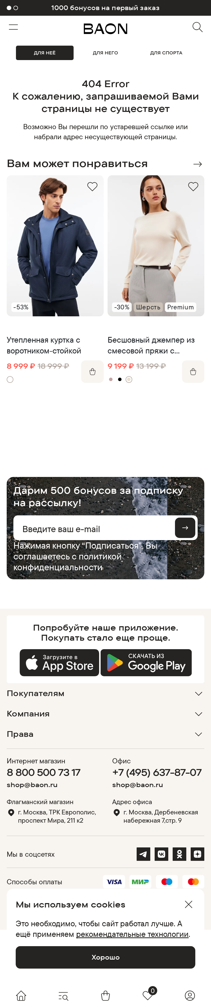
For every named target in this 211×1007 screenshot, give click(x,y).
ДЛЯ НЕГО (105, 52)
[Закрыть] (188, 904)
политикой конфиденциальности (67, 561)
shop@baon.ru (32, 785)
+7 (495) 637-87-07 (156, 772)
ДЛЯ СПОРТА (166, 52)
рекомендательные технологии (132, 934)
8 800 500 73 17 (43, 772)
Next (197, 164)
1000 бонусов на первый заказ (105, 8)
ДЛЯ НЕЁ (45, 52)
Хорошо (106, 957)
